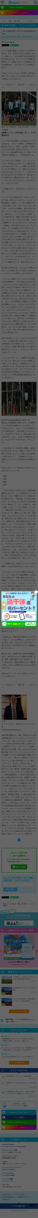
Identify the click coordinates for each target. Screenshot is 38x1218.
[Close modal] (36, 591)
